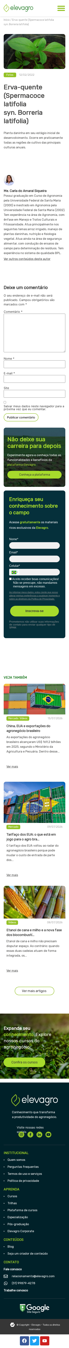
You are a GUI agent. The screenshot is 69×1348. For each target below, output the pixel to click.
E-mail (9, 373)
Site (6, 387)
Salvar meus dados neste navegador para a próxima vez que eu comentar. (34, 408)
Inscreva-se (34, 611)
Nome (9, 358)
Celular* (14, 565)
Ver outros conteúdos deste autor (27, 259)
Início (7, 20)
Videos (23, 718)
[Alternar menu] (61, 8)
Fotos (9, 74)
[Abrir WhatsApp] (59, 1338)
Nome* (13, 539)
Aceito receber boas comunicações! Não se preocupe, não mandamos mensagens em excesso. (35, 582)
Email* (13, 552)
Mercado (13, 718)
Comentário (13, 311)
